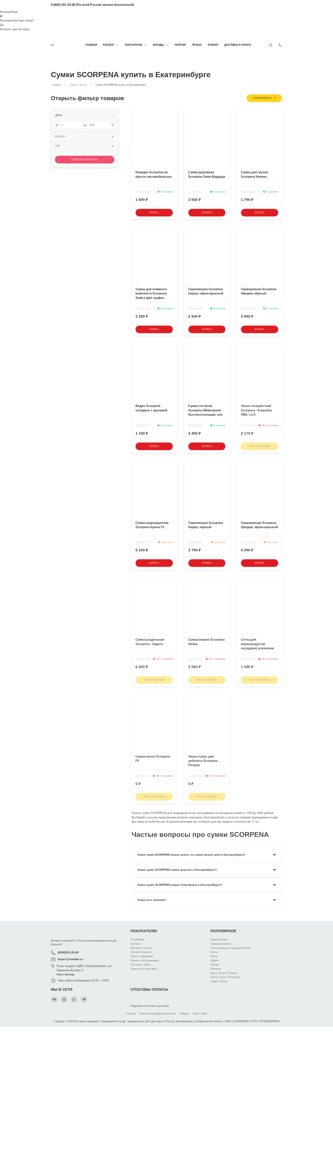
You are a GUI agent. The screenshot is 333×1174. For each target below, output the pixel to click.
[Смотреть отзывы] (142, 191)
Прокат (197, 44)
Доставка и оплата (237, 44)
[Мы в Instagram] (64, 999)
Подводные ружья (220, 943)
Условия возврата (140, 952)
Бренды (158, 44)
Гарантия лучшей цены (143, 968)
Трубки (214, 960)
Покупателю (133, 44)
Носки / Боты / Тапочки (223, 973)
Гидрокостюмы (218, 939)
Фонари (214, 964)
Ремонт (213, 44)
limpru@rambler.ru (70, 959)
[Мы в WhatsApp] (74, 999)
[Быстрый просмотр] (173, 128)
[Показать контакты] (280, 45)
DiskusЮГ (56, 944)
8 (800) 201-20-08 (63, 4)
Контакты (135, 943)
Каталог (108, 44)
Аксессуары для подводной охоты (230, 947)
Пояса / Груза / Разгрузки (225, 977)
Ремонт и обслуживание (144, 960)
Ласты (214, 952)
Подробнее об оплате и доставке (149, 1005)
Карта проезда (65, 974)
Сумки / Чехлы (219, 981)
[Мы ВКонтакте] (54, 999)
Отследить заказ (140, 964)
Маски (214, 956)
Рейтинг (180, 44)
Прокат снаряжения (141, 956)
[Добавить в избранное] (173, 115)
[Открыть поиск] (270, 45)
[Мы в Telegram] (83, 999)
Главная (91, 44)
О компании (137, 939)
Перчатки (215, 968)
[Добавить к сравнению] (173, 121)
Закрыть (241, 1032)
